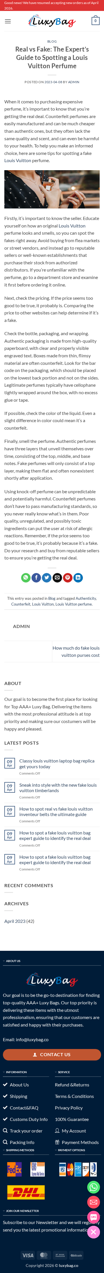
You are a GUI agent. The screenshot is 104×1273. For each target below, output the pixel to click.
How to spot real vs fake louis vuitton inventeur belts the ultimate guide (56, 811)
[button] (7, 21)
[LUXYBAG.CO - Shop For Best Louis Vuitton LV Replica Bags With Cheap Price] (52, 21)
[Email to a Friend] (57, 578)
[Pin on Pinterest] (68, 578)
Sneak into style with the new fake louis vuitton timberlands (58, 787)
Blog (52, 41)
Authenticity (86, 598)
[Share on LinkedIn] (78, 578)
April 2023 (14, 921)
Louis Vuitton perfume (73, 604)
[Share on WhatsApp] (26, 578)
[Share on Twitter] (46, 578)
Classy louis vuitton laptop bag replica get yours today (56, 763)
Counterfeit (20, 604)
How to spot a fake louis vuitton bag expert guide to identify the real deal (55, 835)
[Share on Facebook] (36, 578)
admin (73, 82)
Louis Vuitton (17, 160)
